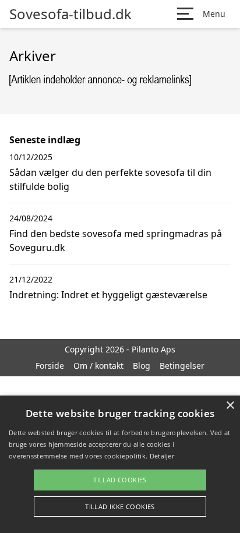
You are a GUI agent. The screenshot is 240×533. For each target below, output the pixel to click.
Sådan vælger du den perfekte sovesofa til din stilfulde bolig (110, 179)
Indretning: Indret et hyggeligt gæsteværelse (108, 294)
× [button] (229, 405)
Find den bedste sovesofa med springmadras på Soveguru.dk (115, 240)
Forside (50, 365)
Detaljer (162, 455)
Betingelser (182, 365)
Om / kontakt (98, 365)
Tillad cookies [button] (120, 479)
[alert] (120, 464)
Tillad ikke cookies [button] (120, 506)
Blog (141, 365)
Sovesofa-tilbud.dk (70, 14)
